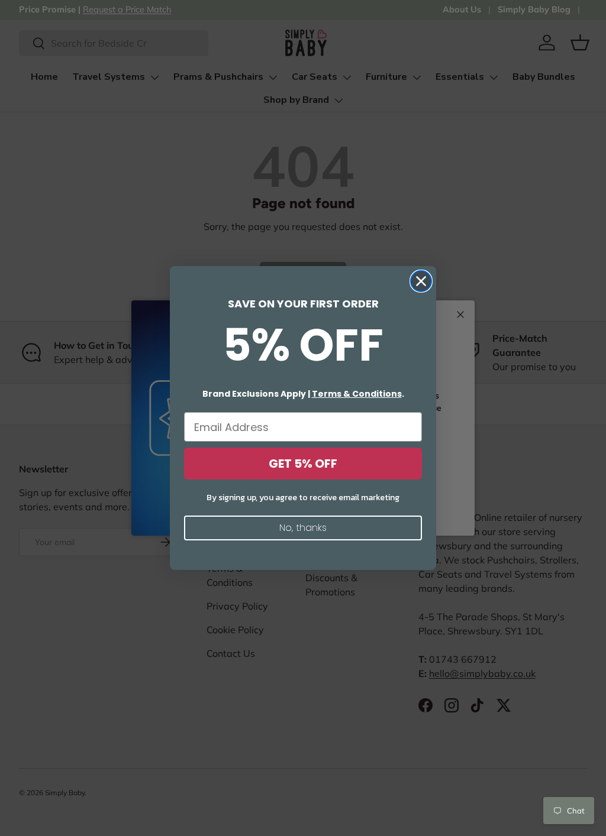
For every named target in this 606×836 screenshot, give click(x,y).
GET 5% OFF (303, 463)
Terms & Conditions (357, 394)
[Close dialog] (421, 281)
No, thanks (303, 527)
